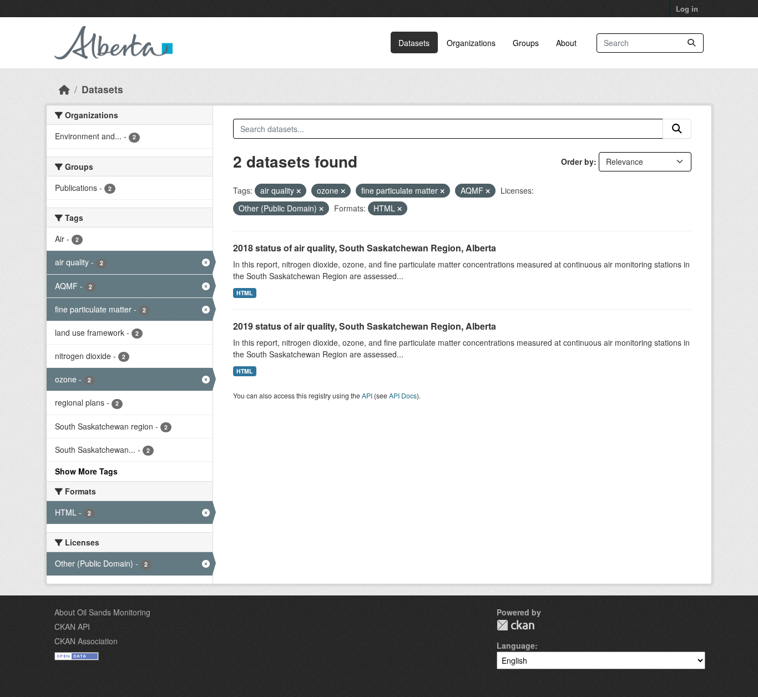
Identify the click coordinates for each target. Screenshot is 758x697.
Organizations (471, 42)
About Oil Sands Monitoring (102, 612)
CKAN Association (86, 641)
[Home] (64, 89)
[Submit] (691, 43)
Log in (687, 8)
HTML (244, 293)
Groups (526, 42)
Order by (577, 161)
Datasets (413, 42)
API (367, 395)
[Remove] (298, 190)
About (566, 42)
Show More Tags (86, 471)
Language (516, 645)
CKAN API (72, 626)
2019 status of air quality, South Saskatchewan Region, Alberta (364, 326)
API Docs (403, 395)
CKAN (515, 625)
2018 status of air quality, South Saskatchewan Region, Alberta (364, 247)
